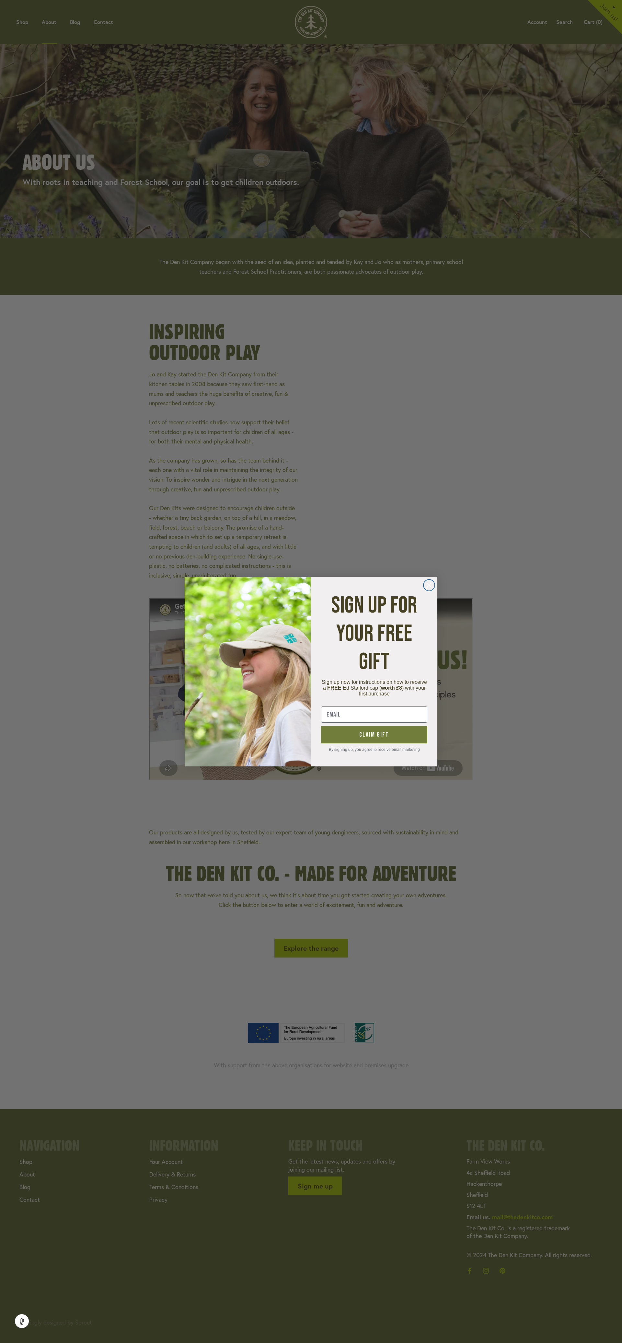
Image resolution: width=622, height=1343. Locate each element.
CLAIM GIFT (374, 735)
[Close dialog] (429, 585)
